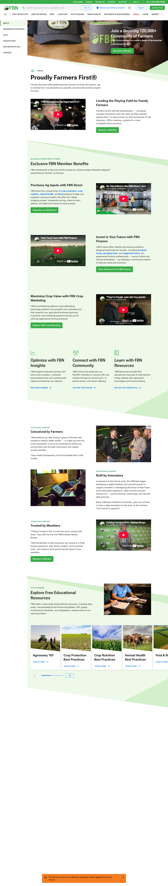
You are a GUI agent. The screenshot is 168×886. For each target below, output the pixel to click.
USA (135, 2)
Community (78, 2)
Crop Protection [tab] (19, 14)
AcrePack (123, 2)
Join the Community (82, 387)
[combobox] (53, 8)
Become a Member (122, 51)
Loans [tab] (145, 14)
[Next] (69, 675)
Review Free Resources (126, 387)
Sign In (141, 8)
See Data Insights (39, 387)
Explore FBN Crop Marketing (46, 325)
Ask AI (87, 8)
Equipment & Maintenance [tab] (117, 14)
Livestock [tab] (62, 14)
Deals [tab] (136, 14)
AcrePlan (111, 2)
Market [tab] (155, 14)
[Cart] (129, 7)
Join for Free (157, 8)
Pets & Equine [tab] (77, 14)
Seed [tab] (52, 14)
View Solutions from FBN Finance (114, 269)
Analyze (89, 2)
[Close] (123, 877)
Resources (100, 2)
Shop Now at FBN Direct (44, 210)
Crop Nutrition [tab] (39, 14)
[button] (13, 23)
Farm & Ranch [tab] (94, 14)
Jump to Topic (39, 662)
